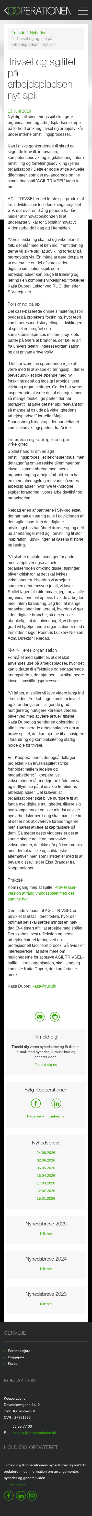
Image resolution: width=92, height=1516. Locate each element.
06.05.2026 (46, 1168)
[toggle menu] (83, 10)
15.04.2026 (46, 1175)
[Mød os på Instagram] (32, 1495)
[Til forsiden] (46, 13)
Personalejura (19, 1351)
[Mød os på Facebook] (9, 1495)
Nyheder (37, 33)
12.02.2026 (46, 1191)
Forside (18, 33)
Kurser (13, 1363)
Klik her (46, 1234)
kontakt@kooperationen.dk (34, 1433)
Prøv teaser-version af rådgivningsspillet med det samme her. (42, 893)
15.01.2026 (46, 1198)
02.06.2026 (46, 1160)
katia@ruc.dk (44, 986)
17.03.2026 (46, 1183)
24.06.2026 (46, 1153)
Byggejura (16, 1357)
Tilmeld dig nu (46, 1064)
